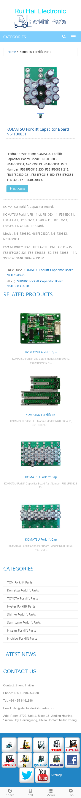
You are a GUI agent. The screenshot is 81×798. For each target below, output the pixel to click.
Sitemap (56, 775)
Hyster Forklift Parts (21, 606)
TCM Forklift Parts (20, 582)
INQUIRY (18, 189)
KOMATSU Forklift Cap (41, 477)
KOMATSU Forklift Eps (41, 352)
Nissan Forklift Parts (21, 630)
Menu (50, 795)
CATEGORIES (14, 36)
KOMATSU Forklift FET (41, 415)
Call (30, 795)
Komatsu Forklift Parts (23, 590)
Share (10, 795)
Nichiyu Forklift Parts (22, 638)
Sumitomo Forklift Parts (24, 622)
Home (12, 52)
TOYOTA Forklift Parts (22, 598)
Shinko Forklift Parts (21, 614)
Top (71, 795)
